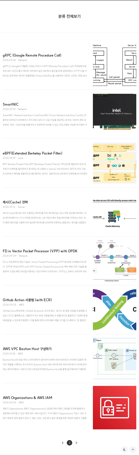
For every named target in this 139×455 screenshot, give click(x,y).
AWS (21, 304)
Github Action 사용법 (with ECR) (27, 300)
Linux (20, 158)
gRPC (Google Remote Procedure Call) (32, 55)
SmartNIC (10, 104)
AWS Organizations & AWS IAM (27, 398)
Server (21, 206)
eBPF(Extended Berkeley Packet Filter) (32, 153)
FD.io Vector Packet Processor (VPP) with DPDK (40, 251)
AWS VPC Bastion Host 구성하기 (27, 349)
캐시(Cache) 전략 (15, 202)
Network (22, 60)
